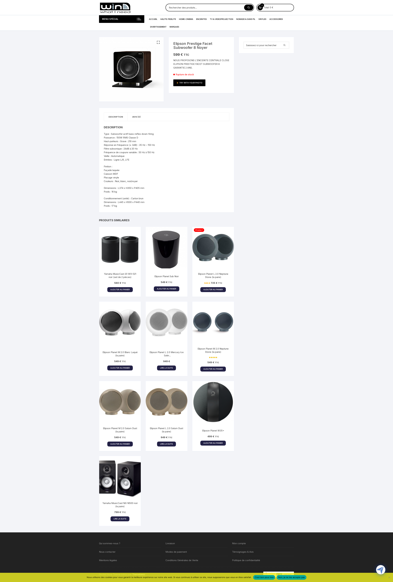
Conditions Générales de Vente (181, 560)
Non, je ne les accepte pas (291, 577)
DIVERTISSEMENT (158, 27)
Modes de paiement (176, 551)
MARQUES (174, 27)
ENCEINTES (201, 19)
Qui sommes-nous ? (109, 543)
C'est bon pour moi (264, 577)
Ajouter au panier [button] (120, 289)
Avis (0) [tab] (136, 117)
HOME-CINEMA (186, 19)
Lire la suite (166, 368)
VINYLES (262, 19)
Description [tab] (116, 117)
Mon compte (239, 543)
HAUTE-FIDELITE (168, 19)
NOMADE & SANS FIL (245, 19)
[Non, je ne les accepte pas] (389, 577)
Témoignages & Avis (243, 551)
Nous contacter (107, 551)
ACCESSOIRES (276, 19)
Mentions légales (108, 560)
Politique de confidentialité (246, 560)
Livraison (170, 543)
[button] (158, 42)
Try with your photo (190, 83)
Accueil (153, 19)
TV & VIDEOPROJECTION (221, 19)
